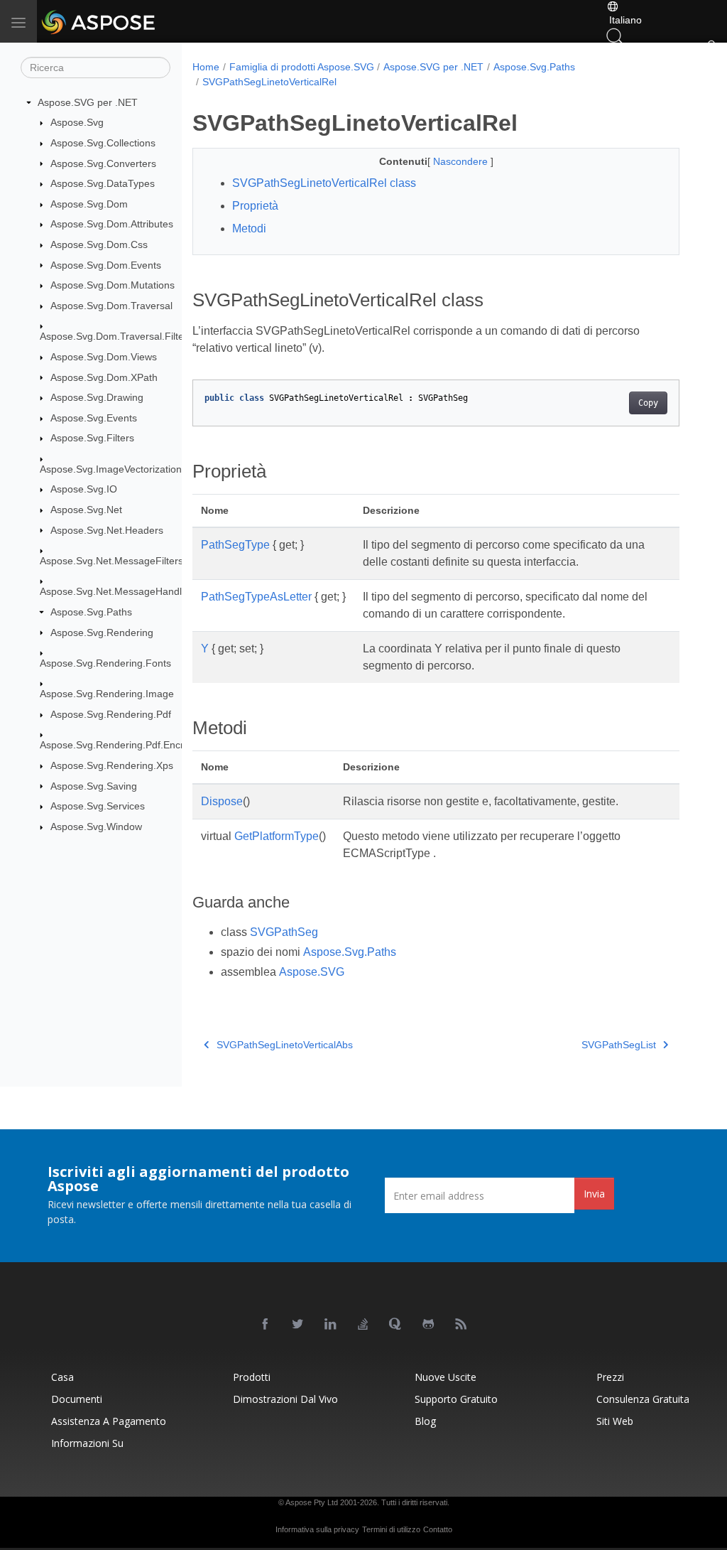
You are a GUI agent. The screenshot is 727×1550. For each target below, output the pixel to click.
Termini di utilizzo (391, 1529)
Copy (648, 403)
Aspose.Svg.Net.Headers (106, 530)
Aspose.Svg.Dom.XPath (104, 377)
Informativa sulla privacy (317, 1529)
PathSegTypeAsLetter (256, 597)
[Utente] (711, 48)
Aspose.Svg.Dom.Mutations (112, 285)
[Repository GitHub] (429, 1324)
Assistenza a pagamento (108, 1421)
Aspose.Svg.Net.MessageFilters (111, 560)
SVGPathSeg (284, 932)
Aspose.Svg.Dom (89, 204)
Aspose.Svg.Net (86, 509)
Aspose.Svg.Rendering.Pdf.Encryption (125, 744)
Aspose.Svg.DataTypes (102, 183)
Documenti (76, 1399)
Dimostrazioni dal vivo (285, 1399)
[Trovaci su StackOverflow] (363, 1324)
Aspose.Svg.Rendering (101, 632)
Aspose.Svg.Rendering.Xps (111, 765)
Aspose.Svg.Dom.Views (103, 356)
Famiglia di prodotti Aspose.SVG (301, 66)
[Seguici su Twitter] (298, 1324)
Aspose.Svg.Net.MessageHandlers (118, 591)
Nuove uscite (445, 1377)
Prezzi (610, 1377)
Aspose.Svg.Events (93, 418)
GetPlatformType (276, 836)
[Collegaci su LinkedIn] (331, 1324)
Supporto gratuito (456, 1399)
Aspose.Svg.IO (83, 489)
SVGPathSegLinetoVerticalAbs (285, 1044)
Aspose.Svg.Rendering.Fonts (105, 663)
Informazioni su (87, 1443)
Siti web (614, 1421)
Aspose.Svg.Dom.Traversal (111, 305)
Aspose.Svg (77, 122)
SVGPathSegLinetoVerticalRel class (324, 183)
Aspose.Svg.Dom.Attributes (111, 224)
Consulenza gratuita (642, 1399)
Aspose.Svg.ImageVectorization (111, 469)
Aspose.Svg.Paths (91, 612)
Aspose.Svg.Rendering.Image (107, 693)
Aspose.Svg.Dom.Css (99, 244)
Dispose (222, 801)
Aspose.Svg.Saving (93, 786)
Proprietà (255, 206)
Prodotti (251, 1377)
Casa (62, 1377)
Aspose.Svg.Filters (92, 437)
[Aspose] (136, 21)
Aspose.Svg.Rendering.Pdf (110, 714)
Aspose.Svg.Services (97, 806)
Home (205, 66)
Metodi (249, 228)
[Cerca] (614, 35)
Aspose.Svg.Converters (103, 163)
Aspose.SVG (311, 972)
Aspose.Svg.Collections (102, 143)
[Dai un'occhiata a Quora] (396, 1324)
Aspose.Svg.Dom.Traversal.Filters (116, 336)
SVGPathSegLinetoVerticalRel (269, 81)
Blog (425, 1421)
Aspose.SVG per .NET (88, 102)
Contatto (437, 1529)
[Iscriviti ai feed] (461, 1324)
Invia (594, 1193)
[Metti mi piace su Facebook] (265, 1324)
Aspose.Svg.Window (96, 826)
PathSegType (235, 545)
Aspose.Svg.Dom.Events (105, 265)
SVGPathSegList (618, 1044)
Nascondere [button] (462, 161)
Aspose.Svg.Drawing (96, 397)
